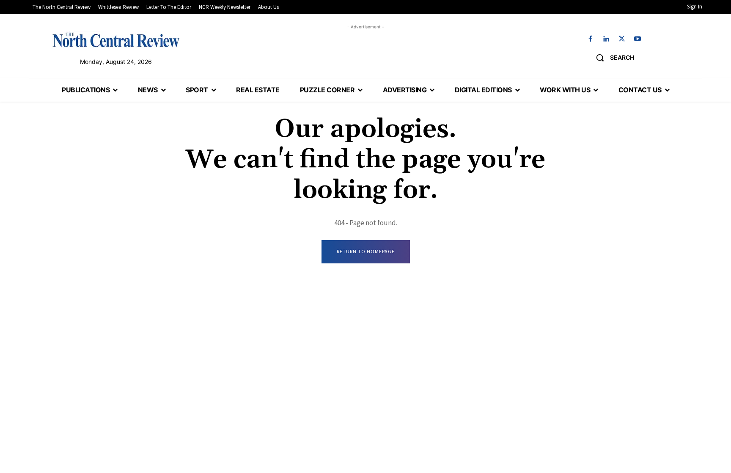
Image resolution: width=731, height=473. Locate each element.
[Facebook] (590, 39)
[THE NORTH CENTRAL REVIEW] (115, 39)
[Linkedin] (606, 39)
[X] (622, 39)
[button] (612, 57)
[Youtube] (637, 39)
